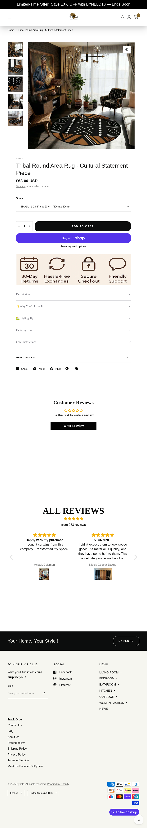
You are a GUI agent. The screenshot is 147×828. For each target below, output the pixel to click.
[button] (73, 294)
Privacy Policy (17, 754)
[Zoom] (127, 49)
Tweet (41, 368)
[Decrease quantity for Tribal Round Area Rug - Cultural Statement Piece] (19, 226)
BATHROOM (107, 684)
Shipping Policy (17, 748)
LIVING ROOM (109, 672)
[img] (73, 519)
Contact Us (15, 725)
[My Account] (129, 17)
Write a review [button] (74, 425)
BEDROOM (106, 678)
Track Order (15, 719)
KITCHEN (105, 690)
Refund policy (16, 742)
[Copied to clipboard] (77, 369)
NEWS (103, 708)
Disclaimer (25, 357)
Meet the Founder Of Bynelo (25, 766)
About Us (13, 736)
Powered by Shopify (58, 784)
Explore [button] (126, 641)
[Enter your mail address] (44, 693)
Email (11, 685)
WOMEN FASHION (111, 703)
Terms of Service (18, 760)
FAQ (10, 731)
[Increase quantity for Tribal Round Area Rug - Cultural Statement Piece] (30, 226)
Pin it (58, 368)
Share (24, 368)
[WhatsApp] (67, 368)
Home (11, 30)
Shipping (20, 186)
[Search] (123, 17)
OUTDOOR (106, 696)
